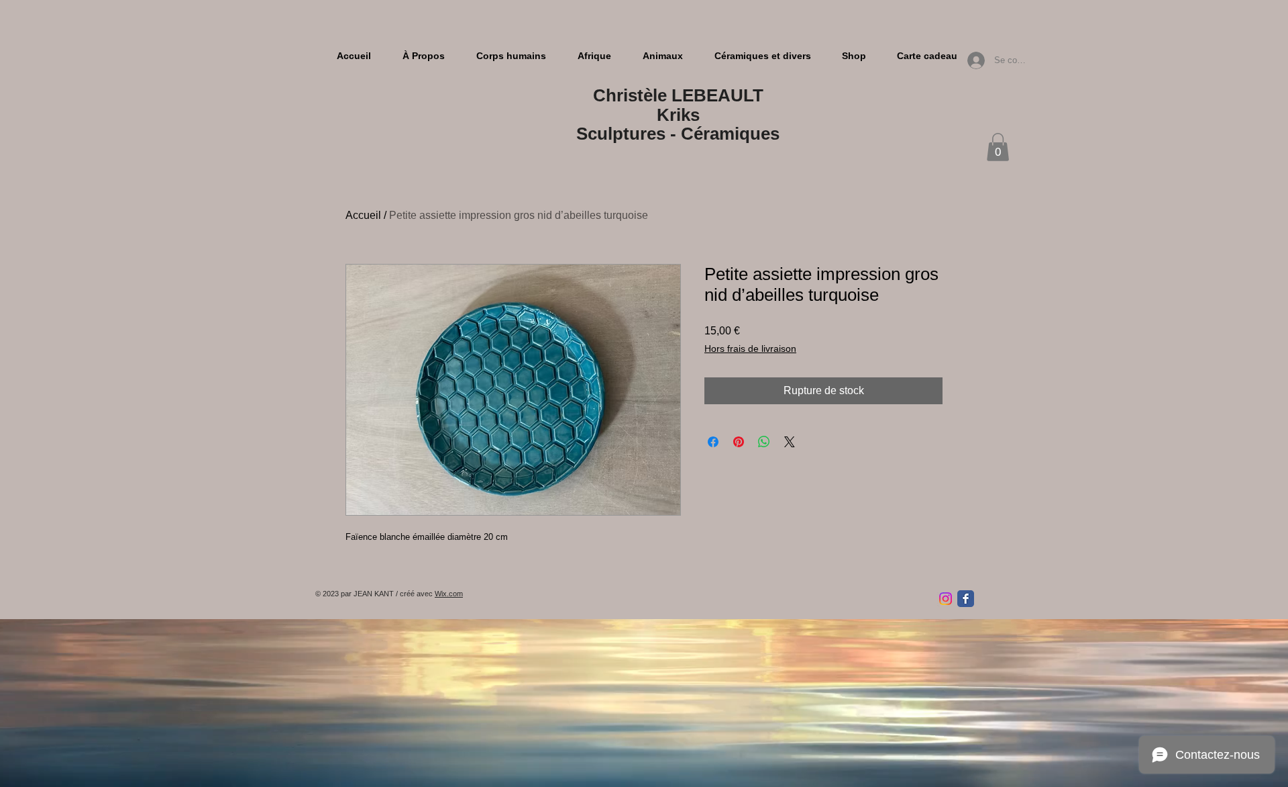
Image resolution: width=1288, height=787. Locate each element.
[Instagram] (945, 598)
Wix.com (449, 594)
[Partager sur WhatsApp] (764, 442)
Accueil (363, 215)
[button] (998, 147)
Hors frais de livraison (750, 348)
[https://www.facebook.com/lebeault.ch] (965, 598)
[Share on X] (790, 442)
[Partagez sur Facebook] (713, 442)
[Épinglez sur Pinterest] (739, 442)
